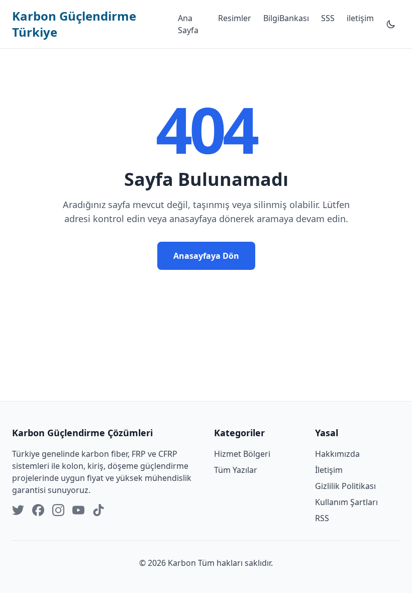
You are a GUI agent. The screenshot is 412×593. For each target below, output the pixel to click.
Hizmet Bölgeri (242, 453)
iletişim (360, 18)
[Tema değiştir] (391, 24)
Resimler (234, 18)
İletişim (329, 469)
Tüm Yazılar (235, 469)
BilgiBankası (286, 18)
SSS (328, 18)
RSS (322, 518)
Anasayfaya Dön (206, 255)
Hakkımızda (337, 453)
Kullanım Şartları (346, 502)
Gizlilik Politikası (345, 485)
